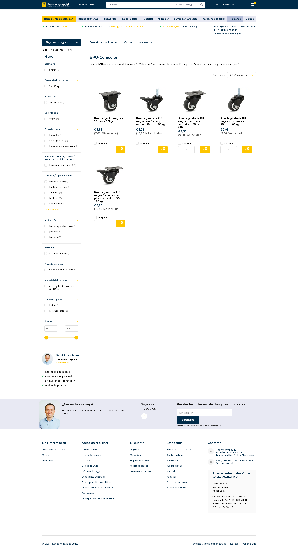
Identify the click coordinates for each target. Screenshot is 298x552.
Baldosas (55, 198)
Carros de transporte (186, 18)
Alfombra (55, 192)
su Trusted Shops (181, 26)
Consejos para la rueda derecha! (98, 498)
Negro (54, 118)
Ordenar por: (219, 75)
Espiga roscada (58, 310)
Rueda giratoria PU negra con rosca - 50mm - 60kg (233, 121)
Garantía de (56, 26)
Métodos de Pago (91, 471)
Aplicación (163, 18)
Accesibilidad (88, 492)
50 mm (54, 69)
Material (148, 18)
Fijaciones (235, 18)
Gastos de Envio (90, 465)
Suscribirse (188, 420)
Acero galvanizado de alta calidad (62, 288)
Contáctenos (62, 362)
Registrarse (135, 449)
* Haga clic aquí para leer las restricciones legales (199, 425)
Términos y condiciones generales (209, 543)
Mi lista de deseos (139, 465)
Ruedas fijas (109, 18)
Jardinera (55, 231)
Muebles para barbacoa (62, 226)
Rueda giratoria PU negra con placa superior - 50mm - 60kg (191, 123)
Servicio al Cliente (86, 4)
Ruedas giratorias (88, 18)
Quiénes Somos (90, 449)
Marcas (250, 18)
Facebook (144, 416)
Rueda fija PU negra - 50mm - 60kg (108, 120)
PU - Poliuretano (59, 253)
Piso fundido (57, 203)
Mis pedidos (136, 454)
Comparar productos (140, 471)
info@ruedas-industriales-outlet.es (235, 460)
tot (60, 328)
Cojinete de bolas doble (62, 269)
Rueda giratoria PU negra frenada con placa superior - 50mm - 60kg (109, 197)
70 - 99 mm (56, 102)
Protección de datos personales (98, 487)
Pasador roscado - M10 (62, 165)
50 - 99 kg (55, 86)
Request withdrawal (140, 460)
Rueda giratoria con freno (63, 146)
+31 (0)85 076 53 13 (226, 449)
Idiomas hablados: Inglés (235, 30)
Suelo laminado (58, 181)
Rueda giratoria (58, 140)
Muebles (55, 237)
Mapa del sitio (249, 543)
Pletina (54, 305)
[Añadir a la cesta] (120, 149)
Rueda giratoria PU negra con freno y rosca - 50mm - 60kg (150, 121)
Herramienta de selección (58, 18)
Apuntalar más (51, 209)
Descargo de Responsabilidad (97, 482)
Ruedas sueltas (130, 18)
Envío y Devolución (91, 454)
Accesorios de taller (214, 18)
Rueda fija (56, 135)
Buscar (201, 5)
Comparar (103, 143)
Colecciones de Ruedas (103, 42)
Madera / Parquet (59, 187)
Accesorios (145, 42)
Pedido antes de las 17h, (114, 26)
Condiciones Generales (93, 476)
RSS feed (233, 543)
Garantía (86, 460)
